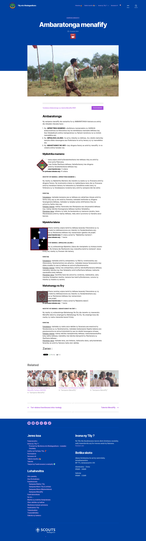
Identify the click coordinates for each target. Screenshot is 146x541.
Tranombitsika (32, 513)
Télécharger (97, 108)
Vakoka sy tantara (34, 515)
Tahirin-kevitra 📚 (89, 5)
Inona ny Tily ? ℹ (102, 5)
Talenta (30, 461)
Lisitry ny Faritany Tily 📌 (36, 451)
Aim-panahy (32, 476)
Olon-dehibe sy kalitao (35, 502)
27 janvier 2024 (74, 31)
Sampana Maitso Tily (37, 484)
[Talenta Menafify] (104, 378)
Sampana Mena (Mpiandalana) (40, 489)
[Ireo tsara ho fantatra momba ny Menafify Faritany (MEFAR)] (41, 378)
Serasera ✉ (114, 5)
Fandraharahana (33, 494)
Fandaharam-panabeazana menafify (71, 388)
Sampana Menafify (73, 18)
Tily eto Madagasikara (27, 5)
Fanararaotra (32, 441)
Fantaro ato (79, 446)
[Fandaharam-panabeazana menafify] (73, 378)
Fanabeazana (32, 482)
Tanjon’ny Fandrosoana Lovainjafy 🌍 (41, 464)
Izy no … (30, 497)
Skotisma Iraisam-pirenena (37, 505)
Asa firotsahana (33, 479)
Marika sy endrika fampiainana (38, 500)
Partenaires (31, 454)
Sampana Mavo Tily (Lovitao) (40, 487)
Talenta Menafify (96, 388)
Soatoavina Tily (33, 508)
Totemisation (32, 510)
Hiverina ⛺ (78, 5)
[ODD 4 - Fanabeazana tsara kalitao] (73, 36)
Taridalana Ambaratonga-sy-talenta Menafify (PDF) (59, 108)
